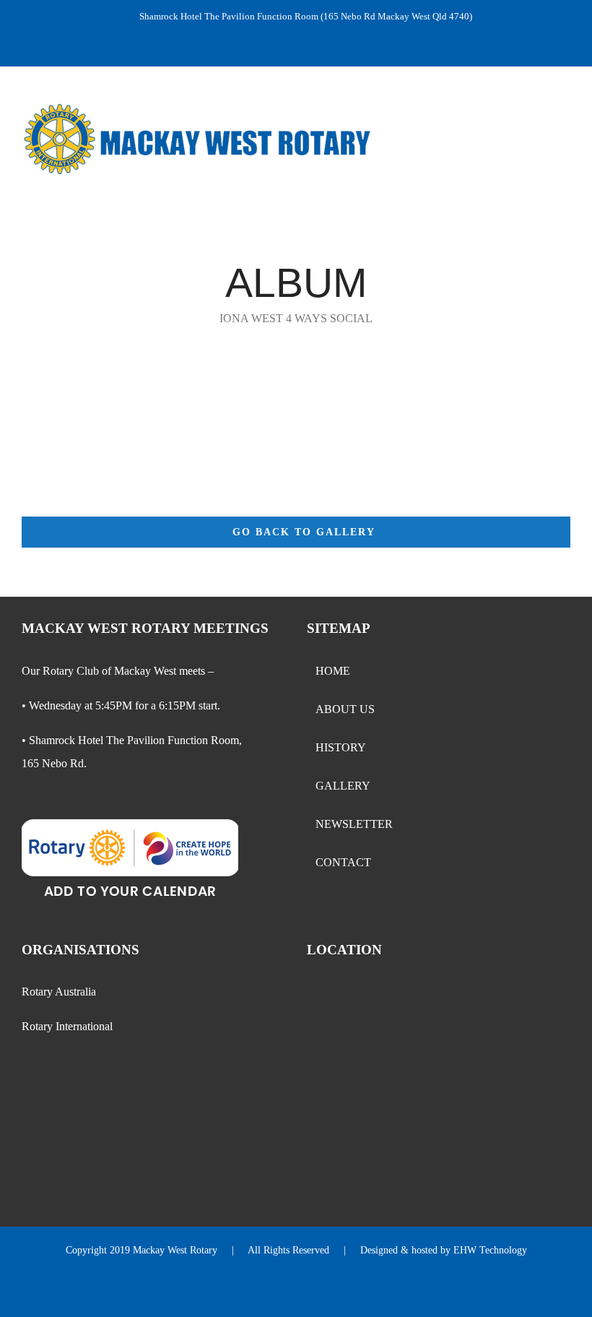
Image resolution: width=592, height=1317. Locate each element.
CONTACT (343, 862)
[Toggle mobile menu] (564, 128)
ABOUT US (345, 709)
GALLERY (342, 786)
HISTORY (340, 747)
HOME (332, 671)
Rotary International (67, 1026)
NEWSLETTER (354, 824)
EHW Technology (490, 1250)
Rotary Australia (59, 991)
